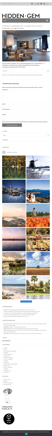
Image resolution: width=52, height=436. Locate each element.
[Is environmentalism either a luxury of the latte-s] (38, 287)
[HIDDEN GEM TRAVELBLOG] (20, 17)
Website (4, 114)
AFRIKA (6, 347)
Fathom (5, 381)
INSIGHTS (6, 362)
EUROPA (6, 352)
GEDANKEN (7, 356)
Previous (5, 70)
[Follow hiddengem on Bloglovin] (7, 403)
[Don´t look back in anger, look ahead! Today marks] (38, 191)
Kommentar (5, 89)
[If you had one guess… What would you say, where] (14, 263)
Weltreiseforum (7, 384)
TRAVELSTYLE (7, 370)
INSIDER (6, 360)
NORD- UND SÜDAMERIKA (10, 364)
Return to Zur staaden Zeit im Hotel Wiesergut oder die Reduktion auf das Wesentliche (22, 75)
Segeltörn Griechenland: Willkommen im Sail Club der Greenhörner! (19, 309)
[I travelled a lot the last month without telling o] (14, 287)
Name (4, 104)
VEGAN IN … (7, 372)
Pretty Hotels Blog (8, 382)
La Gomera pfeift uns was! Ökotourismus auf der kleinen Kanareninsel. (26, 333)
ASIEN (5, 349)
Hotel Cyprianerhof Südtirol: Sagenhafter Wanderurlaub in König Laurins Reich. (22, 311)
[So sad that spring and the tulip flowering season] (38, 215)
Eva (13, 28)
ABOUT (5, 3)
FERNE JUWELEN (8, 354)
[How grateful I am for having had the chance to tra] (14, 215)
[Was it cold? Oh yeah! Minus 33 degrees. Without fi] (14, 191)
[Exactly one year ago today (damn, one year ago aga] (38, 167)
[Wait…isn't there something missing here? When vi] (38, 263)
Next (48, 70)
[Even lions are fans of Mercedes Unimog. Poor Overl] (38, 239)
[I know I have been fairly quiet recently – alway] (14, 239)
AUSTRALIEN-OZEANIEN (10, 351)
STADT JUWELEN (8, 367)
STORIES (6, 368)
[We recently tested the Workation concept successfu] (14, 167)
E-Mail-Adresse (6, 109)
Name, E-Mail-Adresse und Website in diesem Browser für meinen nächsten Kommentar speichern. (25, 121)
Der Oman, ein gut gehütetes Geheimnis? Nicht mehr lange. (24, 328)
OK (26, 434)
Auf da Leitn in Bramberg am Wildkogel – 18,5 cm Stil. (16, 316)
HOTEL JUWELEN (8, 359)
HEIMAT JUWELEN (8, 357)
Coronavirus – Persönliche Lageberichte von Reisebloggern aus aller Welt (21, 313)
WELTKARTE (11, 3)
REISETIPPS (6, 365)
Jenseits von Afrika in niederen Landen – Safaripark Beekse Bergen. (19, 314)
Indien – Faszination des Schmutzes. (18, 327)
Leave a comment (20, 28)
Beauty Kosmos (7, 379)
